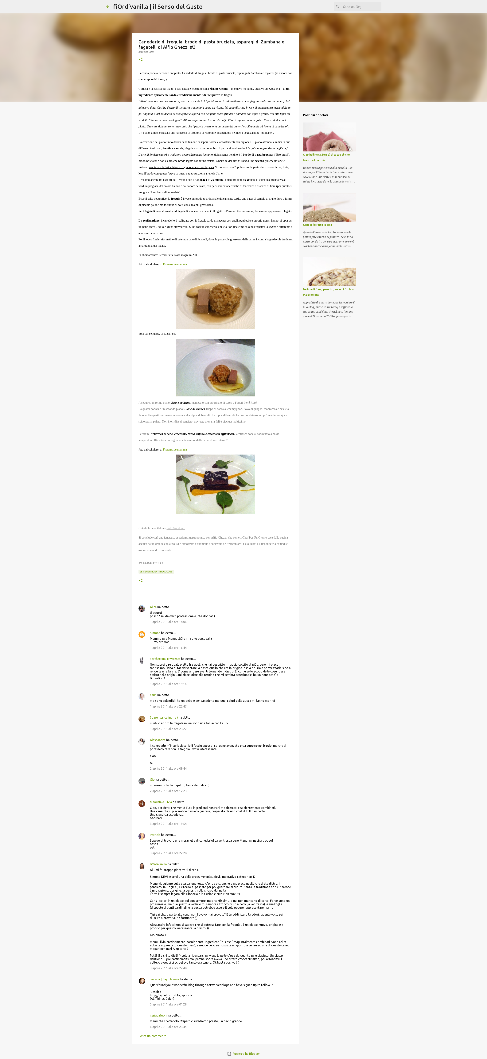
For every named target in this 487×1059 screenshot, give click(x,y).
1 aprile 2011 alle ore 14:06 (168, 622)
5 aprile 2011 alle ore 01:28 (168, 1004)
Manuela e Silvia (161, 802)
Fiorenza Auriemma (175, 264)
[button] (140, 59)
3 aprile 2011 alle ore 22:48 (168, 968)
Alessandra (158, 740)
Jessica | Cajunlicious (164, 979)
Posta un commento (152, 1036)
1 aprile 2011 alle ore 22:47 (168, 706)
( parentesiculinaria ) (164, 717)
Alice (153, 607)
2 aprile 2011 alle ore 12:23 (168, 791)
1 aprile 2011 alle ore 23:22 (168, 729)
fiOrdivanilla (158, 864)
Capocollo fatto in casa (317, 224)
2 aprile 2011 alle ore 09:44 (168, 768)
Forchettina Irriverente (165, 658)
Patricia (155, 834)
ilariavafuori (158, 1015)
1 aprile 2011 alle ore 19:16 (168, 684)
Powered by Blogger (246, 1053)
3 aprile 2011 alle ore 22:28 (168, 853)
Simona (155, 633)
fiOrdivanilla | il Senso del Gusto (158, 6)
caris (153, 695)
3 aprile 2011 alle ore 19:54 (168, 823)
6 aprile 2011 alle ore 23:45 (168, 1027)
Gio (152, 779)
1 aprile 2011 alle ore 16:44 (168, 647)
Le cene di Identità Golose (156, 571)
